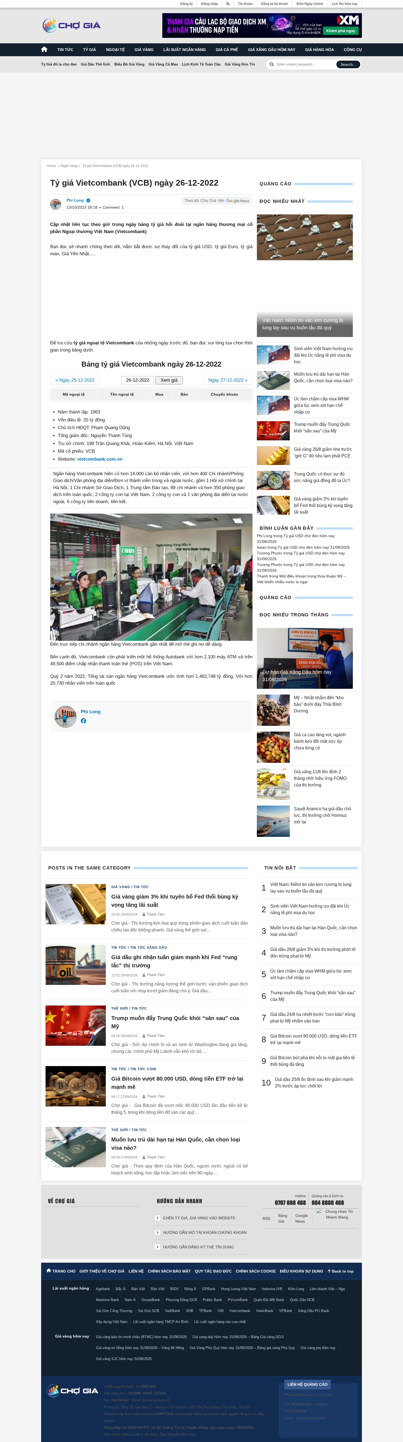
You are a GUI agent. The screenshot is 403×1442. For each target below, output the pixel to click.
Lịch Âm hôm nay (344, 4)
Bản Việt (138, 1289)
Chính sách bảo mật (169, 1271)
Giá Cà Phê (227, 49)
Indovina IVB (272, 1289)
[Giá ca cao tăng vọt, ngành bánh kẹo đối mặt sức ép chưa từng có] (273, 747)
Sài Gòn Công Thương (114, 1311)
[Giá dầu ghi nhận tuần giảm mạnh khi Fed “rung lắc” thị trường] (76, 969)
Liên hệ (136, 1271)
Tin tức (65, 49)
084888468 (119, 1400)
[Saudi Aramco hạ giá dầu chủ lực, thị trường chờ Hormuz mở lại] (273, 821)
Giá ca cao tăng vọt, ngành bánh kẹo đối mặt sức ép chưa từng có (320, 741)
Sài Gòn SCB (148, 1311)
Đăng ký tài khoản (274, 4)
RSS (266, 1218)
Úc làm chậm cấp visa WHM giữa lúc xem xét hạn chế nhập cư (321, 405)
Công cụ (353, 49)
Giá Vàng (120, 887)
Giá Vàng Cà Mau (163, 64)
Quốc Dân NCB (302, 1300)
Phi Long (90, 711)
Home (51, 166)
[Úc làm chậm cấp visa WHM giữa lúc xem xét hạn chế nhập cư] (273, 405)
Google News (301, 1218)
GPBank (208, 1289)
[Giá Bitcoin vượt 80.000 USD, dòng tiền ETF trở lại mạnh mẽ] (76, 1091)
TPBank (205, 1311)
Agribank (103, 1289)
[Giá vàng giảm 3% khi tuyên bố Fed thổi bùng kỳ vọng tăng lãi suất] (273, 505)
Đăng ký (186, 4)
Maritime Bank (107, 1300)
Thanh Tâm (156, 914)
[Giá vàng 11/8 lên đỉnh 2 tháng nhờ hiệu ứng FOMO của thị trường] (273, 784)
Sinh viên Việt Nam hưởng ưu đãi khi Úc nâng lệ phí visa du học (323, 355)
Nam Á (130, 1300)
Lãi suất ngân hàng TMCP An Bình (160, 1322)
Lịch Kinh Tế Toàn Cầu (201, 64)
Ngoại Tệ (115, 49)
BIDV (174, 1289)
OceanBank (150, 1300)
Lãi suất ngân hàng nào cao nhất (220, 1322)
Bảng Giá (282, 1218)
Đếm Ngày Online (310, 4)
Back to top (342, 1271)
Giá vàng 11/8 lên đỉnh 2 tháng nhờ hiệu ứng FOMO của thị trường (320, 778)
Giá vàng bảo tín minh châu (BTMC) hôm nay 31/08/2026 (141, 1337)
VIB (221, 1311)
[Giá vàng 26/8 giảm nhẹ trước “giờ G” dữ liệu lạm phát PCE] (273, 455)
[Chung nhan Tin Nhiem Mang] (337, 1214)
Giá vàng (144, 49)
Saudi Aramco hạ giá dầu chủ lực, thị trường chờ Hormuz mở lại (322, 815)
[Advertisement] (201, 112)
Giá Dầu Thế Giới (95, 64)
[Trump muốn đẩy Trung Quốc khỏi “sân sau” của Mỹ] (273, 430)
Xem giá (169, 380)
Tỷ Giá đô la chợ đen (59, 64)
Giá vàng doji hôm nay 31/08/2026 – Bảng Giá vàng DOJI (238, 1337)
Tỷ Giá (89, 49)
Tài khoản (245, 4)
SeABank (172, 1311)
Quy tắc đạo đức (213, 1271)
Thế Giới (119, 1008)
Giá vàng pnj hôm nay (318, 1348)
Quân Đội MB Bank (269, 1300)
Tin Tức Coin (143, 1069)
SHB (189, 1311)
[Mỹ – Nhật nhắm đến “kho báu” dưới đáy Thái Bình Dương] (273, 710)
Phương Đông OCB (181, 1300)
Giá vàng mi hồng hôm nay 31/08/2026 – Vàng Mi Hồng (140, 1348)
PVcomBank (238, 1300)
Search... (348, 64)
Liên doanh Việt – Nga (327, 1289)
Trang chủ (63, 1271)
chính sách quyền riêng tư (231, 1414)
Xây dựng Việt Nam (111, 1322)
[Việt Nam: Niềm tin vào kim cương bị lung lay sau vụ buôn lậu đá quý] (305, 237)
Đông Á (190, 1289)
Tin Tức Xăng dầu (148, 948)
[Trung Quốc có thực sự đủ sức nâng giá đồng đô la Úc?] (273, 480)
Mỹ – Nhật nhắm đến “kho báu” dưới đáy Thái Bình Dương (319, 704)
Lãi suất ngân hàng (184, 49)
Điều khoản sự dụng (301, 1271)
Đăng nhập (209, 4)
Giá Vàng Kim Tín (240, 64)
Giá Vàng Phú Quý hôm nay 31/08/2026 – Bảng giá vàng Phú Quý (242, 1348)
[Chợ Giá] (71, 25)
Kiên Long (296, 1289)
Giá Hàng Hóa (319, 49)
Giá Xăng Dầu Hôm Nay (271, 49)
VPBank (285, 1311)
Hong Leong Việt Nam (238, 1289)
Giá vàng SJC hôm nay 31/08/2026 (124, 1359)
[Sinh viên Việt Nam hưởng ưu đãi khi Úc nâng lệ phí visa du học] (273, 355)
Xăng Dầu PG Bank (313, 1311)
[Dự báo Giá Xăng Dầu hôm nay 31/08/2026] (305, 658)
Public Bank (212, 1300)
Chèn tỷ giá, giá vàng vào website (198, 1218)
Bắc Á (121, 1289)
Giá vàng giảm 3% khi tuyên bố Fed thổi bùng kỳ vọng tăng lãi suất (323, 505)
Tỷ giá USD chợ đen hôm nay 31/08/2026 (314, 547)
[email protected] (156, 1400)
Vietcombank (239, 1311)
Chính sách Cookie (256, 1271)
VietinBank (264, 1311)
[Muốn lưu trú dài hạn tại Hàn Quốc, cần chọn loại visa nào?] (273, 380)
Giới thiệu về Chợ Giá (102, 1271)
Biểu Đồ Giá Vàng (129, 64)
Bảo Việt (157, 1289)
